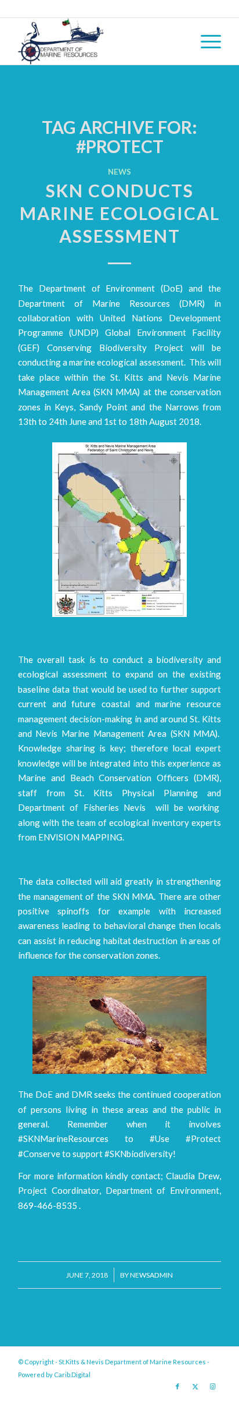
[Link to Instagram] (212, 1386)
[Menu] (205, 41)
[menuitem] (205, 41)
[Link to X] (195, 1386)
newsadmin (151, 1275)
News (119, 171)
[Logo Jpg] (99, 41)
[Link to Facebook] (177, 1386)
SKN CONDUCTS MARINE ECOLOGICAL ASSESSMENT (120, 213)
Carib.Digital (72, 1374)
